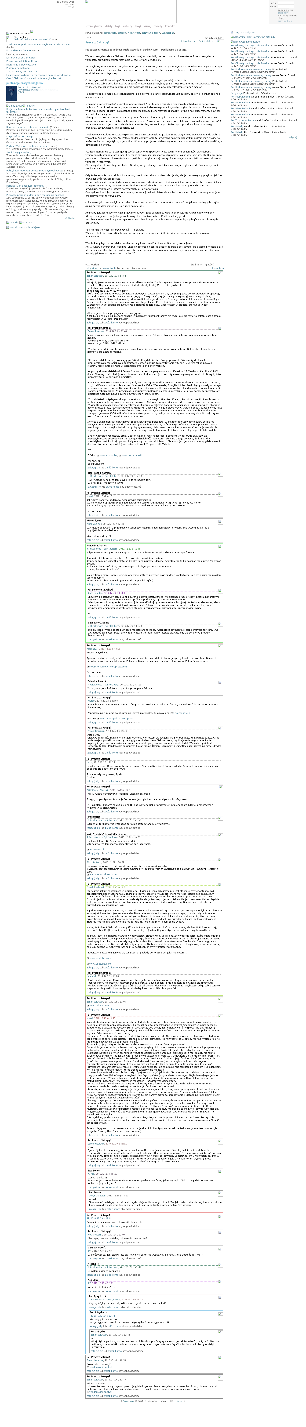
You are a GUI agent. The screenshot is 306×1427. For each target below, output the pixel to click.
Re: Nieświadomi (240, 96)
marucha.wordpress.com (103, 874)
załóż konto (284, 12)
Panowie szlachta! (97, 545)
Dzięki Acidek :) (96, 681)
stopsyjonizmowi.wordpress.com (108, 666)
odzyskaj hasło (285, 20)
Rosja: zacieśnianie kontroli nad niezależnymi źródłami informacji (39, 116)
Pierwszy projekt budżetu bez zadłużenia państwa (40, 205)
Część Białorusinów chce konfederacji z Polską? (33, 78)
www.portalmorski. (132, 455)
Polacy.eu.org (128, 1401)
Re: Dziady (237, 126)
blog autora (217, 268)
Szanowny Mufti (97, 1247)
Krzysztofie (93, 817)
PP (88, 1218)
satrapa (122, 32)
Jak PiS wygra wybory (36, 159)
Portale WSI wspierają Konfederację (39, 147)
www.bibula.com (99, 1005)
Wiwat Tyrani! (94, 520)
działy (108, 26)
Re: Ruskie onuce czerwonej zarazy (251, 69)
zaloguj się (91, 268)
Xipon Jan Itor (94, 523)
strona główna (93, 26)
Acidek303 (92, 648)
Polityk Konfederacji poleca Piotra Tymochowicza (40, 176)
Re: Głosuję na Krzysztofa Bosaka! (250, 45)
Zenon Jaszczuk (95, 275)
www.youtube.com (100, 958)
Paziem (91, 700)
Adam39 (91, 976)
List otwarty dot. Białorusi (21, 57)
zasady (158, 26)
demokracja (110, 32)
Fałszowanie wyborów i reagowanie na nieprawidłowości (38, 75)
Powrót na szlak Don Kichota (22, 61)
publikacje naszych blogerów (24, 83)
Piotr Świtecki (94, 862)
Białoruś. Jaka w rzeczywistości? (32, 39)
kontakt (170, 26)
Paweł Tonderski (95, 887)
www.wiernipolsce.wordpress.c (117, 718)
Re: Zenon (94, 1170)
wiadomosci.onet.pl (100, 1367)
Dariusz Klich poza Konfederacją (37, 188)
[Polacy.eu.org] (131, 22)
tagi (117, 26)
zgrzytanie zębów (151, 32)
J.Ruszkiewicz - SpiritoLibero (197, 41)
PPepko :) (93, 1263)
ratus (89, 762)
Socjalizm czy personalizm (21, 71)
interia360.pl (96, 849)
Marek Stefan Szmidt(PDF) (38, 89)
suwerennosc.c (181, 713)
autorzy (127, 26)
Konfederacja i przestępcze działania (39, 129)
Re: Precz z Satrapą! (98, 272)
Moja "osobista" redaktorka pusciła (106, 834)
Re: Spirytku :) (97, 1296)
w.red (90, 496)
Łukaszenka (168, 32)
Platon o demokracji (18, 68)
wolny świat (134, 32)
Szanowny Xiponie (98, 622)
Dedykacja (237, 93)
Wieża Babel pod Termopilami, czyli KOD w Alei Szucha (38, 44)
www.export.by (108, 455)
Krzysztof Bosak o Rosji (37, 139)
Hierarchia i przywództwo (21, 64)
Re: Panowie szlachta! (100, 589)
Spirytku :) (94, 1280)
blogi (138, 26)
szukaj (147, 26)
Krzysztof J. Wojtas (97, 789)
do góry (180, 1401)
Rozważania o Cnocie (18, 50)
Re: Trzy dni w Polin (242, 120)
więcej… (70, 218)
